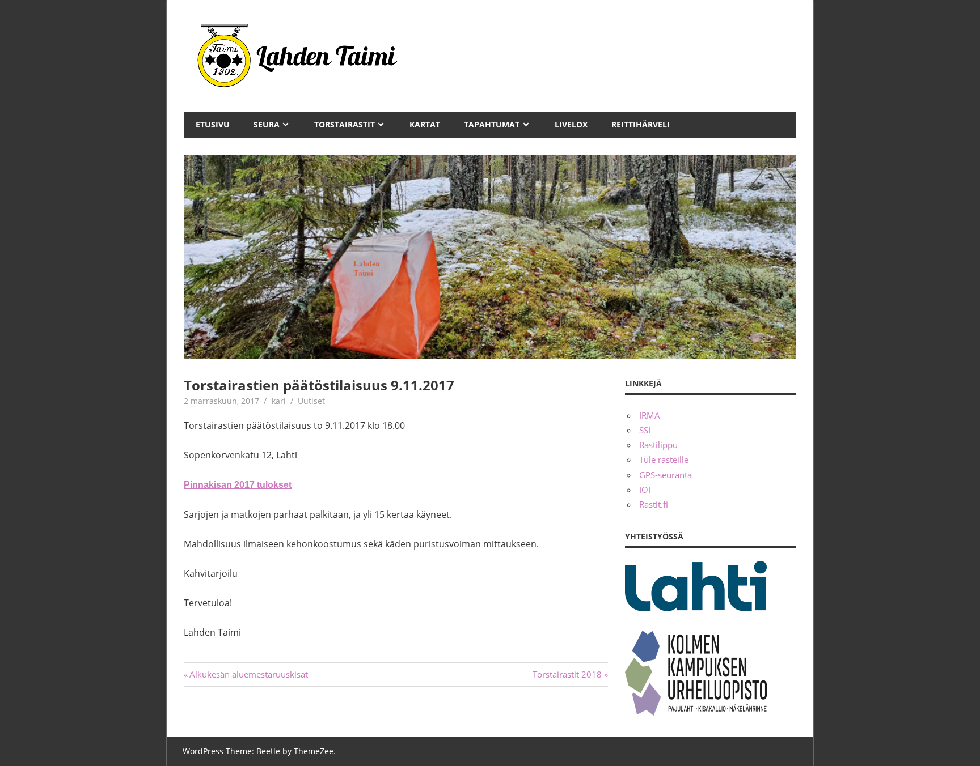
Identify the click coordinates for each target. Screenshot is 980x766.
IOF (646, 489)
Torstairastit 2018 (567, 674)
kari (279, 400)
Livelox (571, 124)
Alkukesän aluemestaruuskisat (248, 674)
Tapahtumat (491, 124)
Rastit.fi (653, 504)
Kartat (424, 124)
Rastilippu (658, 444)
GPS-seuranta (665, 474)
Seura (267, 124)
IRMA (649, 415)
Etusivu (213, 124)
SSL (646, 430)
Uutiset (311, 400)
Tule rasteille (663, 459)
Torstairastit (344, 124)
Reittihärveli (640, 124)
